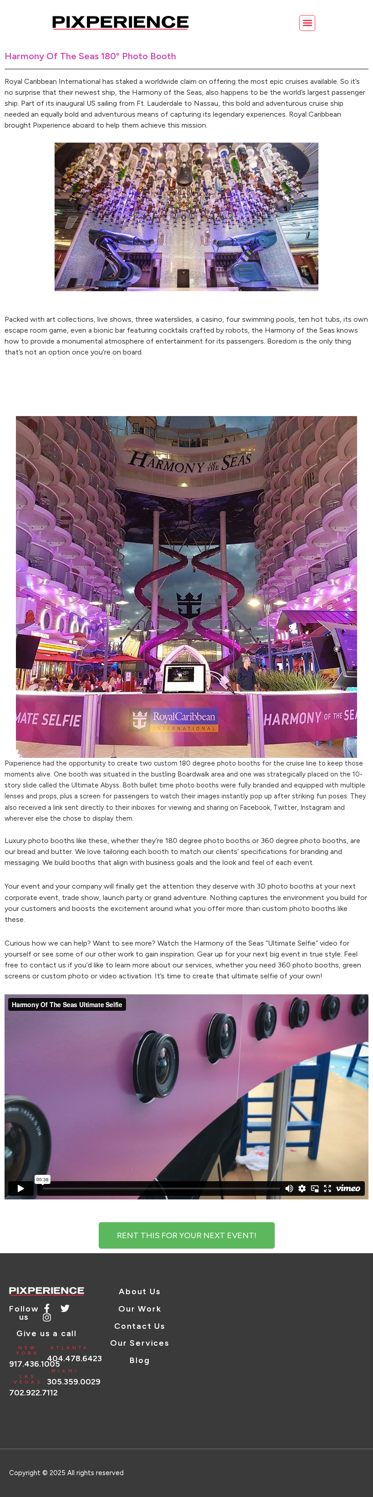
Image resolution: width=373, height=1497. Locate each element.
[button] (307, 23)
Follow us (24, 1313)
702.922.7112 (33, 1393)
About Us (140, 1291)
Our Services (140, 1343)
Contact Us (140, 1326)
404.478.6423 (74, 1358)
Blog (140, 1360)
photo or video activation (109, 976)
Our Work (139, 1309)
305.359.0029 (74, 1382)
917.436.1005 (34, 1364)
